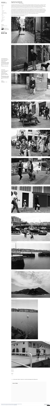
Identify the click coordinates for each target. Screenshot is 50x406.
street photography (29, 379)
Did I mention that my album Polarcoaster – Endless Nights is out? (4, 74)
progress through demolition (4, 12)
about (2, 14)
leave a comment (21, 3)
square (2, 7)
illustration (2, 20)
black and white (15, 379)
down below (3, 11)
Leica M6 (26, 379)
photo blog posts (3, 19)
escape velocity (3, 10)
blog (1, 21)
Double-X (22, 379)
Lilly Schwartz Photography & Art (4, 2)
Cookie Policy (15, 404)
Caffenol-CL (19, 379)
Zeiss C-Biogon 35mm (35, 379)
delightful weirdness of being (4, 13)
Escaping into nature (3, 61)
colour (2, 8)
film (23, 379)
